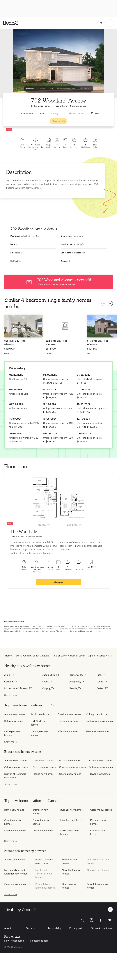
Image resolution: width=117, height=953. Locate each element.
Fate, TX (100, 674)
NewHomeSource (14, 940)
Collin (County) (31, 655)
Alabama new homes (15, 760)
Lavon (45, 655)
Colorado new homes (44, 767)
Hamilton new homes (71, 820)
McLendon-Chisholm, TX (18, 688)
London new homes (15, 830)
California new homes (16, 767)
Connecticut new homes (72, 767)
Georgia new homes (70, 773)
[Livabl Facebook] (101, 920)
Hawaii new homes (99, 773)
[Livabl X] (82, 920)
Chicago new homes (97, 714)
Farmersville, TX (77, 674)
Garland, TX (10, 681)
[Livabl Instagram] (91, 920)
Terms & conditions (101, 928)
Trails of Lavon (59, 655)
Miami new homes (68, 731)
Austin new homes (40, 714)
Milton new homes (42, 830)
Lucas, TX (101, 681)
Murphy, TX (48, 688)
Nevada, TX (75, 688)
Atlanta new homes (14, 714)
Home (8, 655)
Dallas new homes (14, 721)
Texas (17, 655)
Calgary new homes (101, 809)
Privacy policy (77, 928)
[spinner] (101, 23)
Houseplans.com (39, 940)
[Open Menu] (110, 23)
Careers (30, 928)
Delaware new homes (101, 767)
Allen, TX (9, 674)
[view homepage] (10, 23)
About (7, 928)
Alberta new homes (14, 859)
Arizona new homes (70, 760)
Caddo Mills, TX (50, 674)
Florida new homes (43, 773)
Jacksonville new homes (99, 721)
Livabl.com (84, 631)
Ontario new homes (15, 884)
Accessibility (54, 928)
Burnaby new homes (71, 809)
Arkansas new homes (100, 760)
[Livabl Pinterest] (110, 920)
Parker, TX (102, 688)
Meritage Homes (42, 106)
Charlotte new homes (69, 714)
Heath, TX (47, 681)
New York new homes (98, 731)
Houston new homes (69, 721)
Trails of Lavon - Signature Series (70, 106)
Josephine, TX (76, 681)
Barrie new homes (14, 809)
